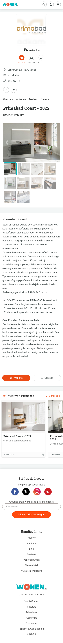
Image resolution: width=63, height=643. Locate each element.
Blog (31, 548)
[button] (7, 142)
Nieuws (45, 99)
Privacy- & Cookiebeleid (31, 628)
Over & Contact (31, 601)
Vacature (31, 606)
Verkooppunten (31, 559)
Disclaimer (31, 623)
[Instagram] (37, 491)
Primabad (10, 455)
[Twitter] (26, 491)
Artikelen (21, 99)
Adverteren (31, 612)
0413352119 (14, 81)
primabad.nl (13, 75)
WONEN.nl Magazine (31, 570)
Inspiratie (31, 543)
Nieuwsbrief (31, 565)
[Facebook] (15, 491)
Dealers (33, 99)
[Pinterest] (48, 491)
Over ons (8, 99)
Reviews (31, 554)
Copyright (31, 617)
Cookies (31, 633)
